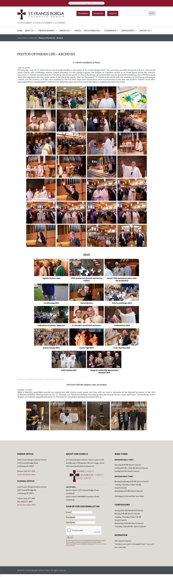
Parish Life (65, 31)
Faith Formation (91, 31)
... (0, 575)
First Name (70, 517)
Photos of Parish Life (30, 38)
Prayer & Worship (46, 31)
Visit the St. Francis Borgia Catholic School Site (86, 3)
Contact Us (144, 31)
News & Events (127, 31)
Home (19, 31)
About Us (29, 31)
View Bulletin (83, 13)
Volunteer (113, 13)
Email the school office (26, 505)
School (77, 31)
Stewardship (110, 31)
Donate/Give (98, 13)
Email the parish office (26, 474)
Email (69, 512)
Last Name (70, 522)
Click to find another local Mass (129, 496)
